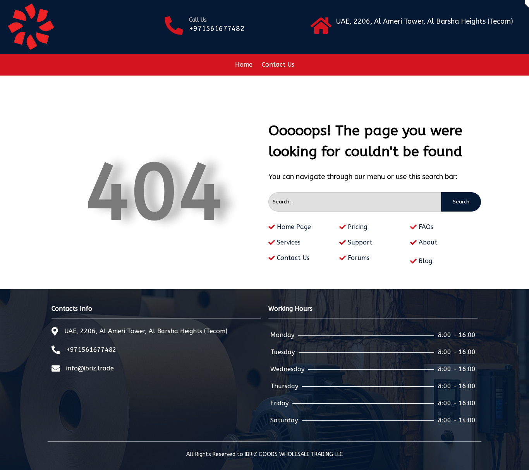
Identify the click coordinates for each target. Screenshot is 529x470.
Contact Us (278, 64)
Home (243, 64)
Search (461, 202)
